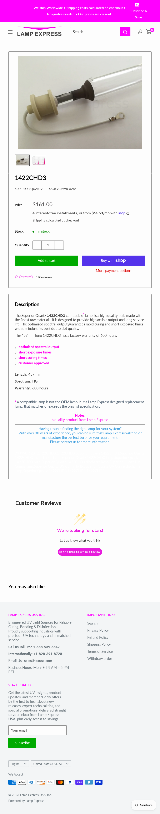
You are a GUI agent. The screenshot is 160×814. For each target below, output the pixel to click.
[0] (148, 31)
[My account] (140, 31)
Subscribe (22, 743)
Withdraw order (99, 658)
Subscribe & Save (138, 14)
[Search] (125, 31)
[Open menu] (10, 32)
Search (92, 623)
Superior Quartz (29, 189)
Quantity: (22, 245)
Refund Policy (98, 637)
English (15, 764)
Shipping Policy (99, 644)
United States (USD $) (47, 764)
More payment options (113, 270)
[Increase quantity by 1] (59, 245)
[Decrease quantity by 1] (37, 245)
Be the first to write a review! (80, 552)
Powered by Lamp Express (26, 800)
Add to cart (46, 260)
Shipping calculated (46, 220)
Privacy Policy (98, 630)
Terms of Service (100, 651)
